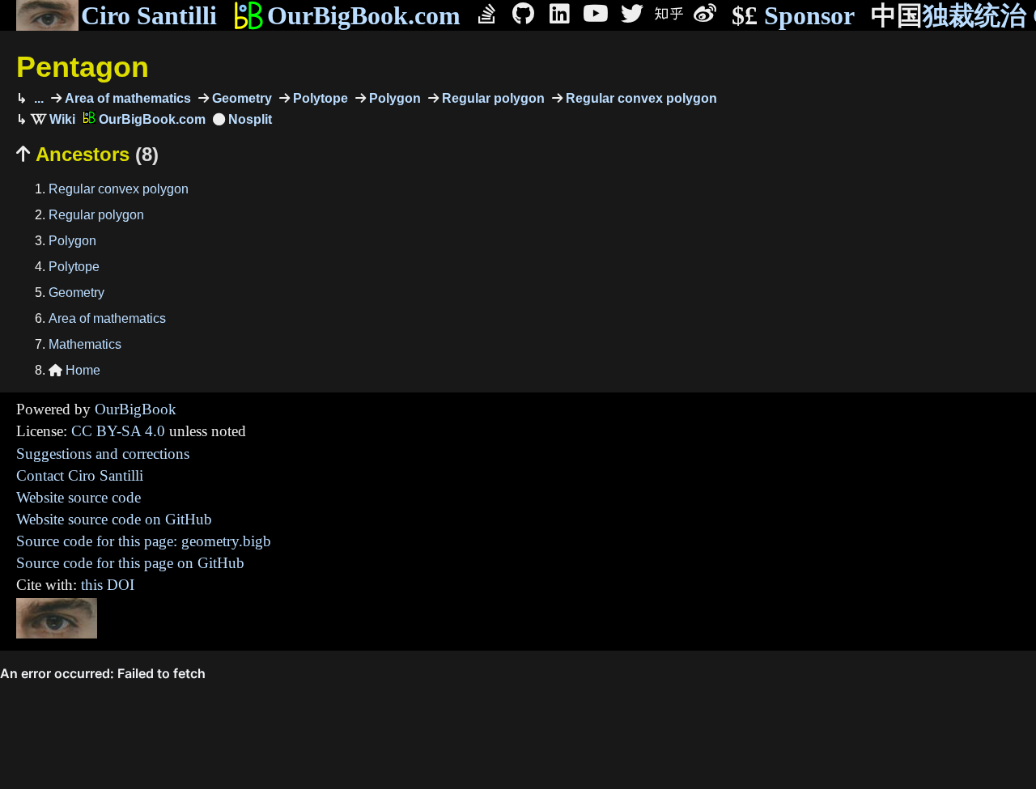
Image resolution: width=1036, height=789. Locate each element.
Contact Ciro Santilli (79, 475)
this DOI (107, 584)
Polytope (319, 98)
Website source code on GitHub (114, 519)
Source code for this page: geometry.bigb (143, 540)
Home (74, 370)
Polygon (393, 98)
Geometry (240, 98)
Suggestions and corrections (102, 453)
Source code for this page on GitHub (130, 562)
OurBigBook (135, 409)
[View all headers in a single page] (242, 119)
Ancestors (87, 154)
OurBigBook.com (364, 15)
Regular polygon (492, 98)
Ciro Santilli (149, 15)
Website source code (78, 497)
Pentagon (82, 66)
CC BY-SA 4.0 (118, 430)
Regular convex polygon (640, 98)
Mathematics (85, 344)
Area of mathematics (126, 98)
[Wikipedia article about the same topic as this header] (53, 119)
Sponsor (793, 15)
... (37, 98)
